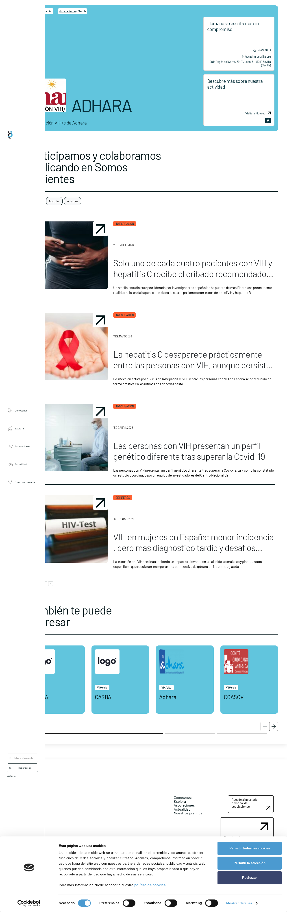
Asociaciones (22, 446)
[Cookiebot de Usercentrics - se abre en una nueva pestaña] (29, 903)
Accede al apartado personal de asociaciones (245, 803)
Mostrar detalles (239, 903)
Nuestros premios (25, 482)
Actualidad (21, 464)
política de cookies (150, 885)
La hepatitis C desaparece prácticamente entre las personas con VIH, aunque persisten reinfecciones (194, 365)
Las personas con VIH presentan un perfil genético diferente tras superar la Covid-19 (189, 450)
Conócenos (21, 410)
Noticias (54, 201)
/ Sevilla (72, 11)
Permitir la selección (249, 863)
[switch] (129, 903)
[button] (273, 726)
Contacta (11, 775)
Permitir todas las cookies (249, 848)
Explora (19, 428)
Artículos (72, 201)
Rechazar (249, 877)
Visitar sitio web (255, 113)
